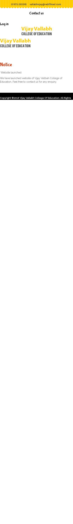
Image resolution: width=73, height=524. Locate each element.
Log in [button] (4, 24)
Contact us (36, 13)
